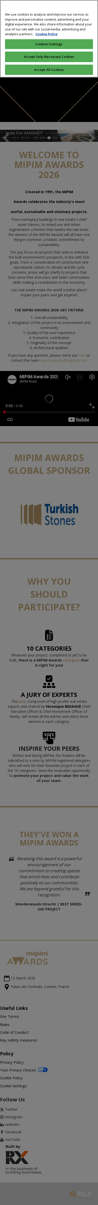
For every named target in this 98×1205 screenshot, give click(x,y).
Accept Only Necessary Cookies (49, 56)
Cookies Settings (48, 44)
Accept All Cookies (49, 69)
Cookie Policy (46, 34)
